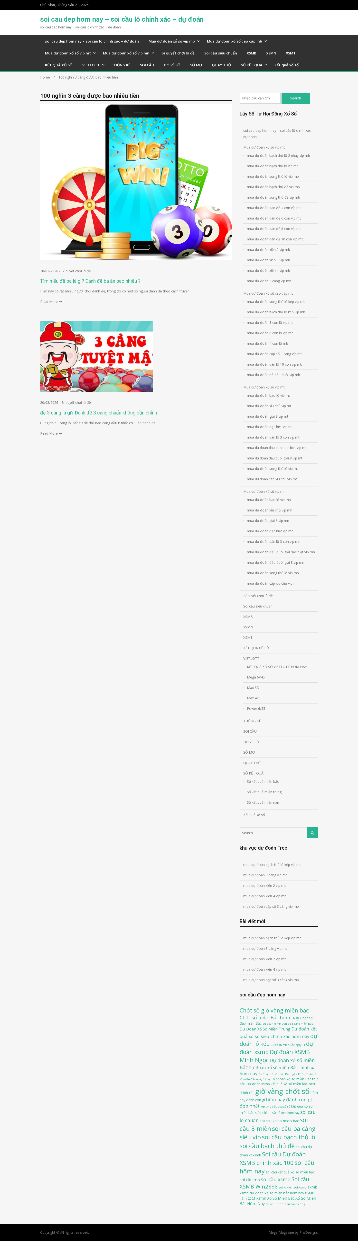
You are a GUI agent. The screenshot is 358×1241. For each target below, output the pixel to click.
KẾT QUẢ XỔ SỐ (59, 64)
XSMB (251, 53)
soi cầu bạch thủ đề (267, 1146)
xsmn (261, 1198)
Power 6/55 (256, 708)
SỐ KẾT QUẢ (251, 64)
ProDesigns (309, 1232)
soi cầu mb (250, 1179)
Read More (49, 301)
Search (295, 98)
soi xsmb (300, 1187)
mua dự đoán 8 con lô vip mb (270, 322)
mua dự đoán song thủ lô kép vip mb (276, 301)
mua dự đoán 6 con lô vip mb (270, 333)
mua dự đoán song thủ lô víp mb (273, 176)
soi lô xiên (285, 1187)
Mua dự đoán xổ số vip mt (68, 53)
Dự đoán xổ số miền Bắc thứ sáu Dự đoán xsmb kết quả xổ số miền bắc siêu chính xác (279, 1086)
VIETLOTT (91, 64)
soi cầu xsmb (276, 1179)
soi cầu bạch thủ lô (288, 1137)
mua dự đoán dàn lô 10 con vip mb (274, 364)
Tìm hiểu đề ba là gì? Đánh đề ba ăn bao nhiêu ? (90, 281)
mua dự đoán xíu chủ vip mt (269, 406)
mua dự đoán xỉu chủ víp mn (269, 510)
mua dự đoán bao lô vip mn (269, 499)
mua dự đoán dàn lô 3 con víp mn (273, 541)
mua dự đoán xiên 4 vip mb (268, 270)
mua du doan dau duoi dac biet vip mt (277, 447)
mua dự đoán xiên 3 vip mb (268, 260)
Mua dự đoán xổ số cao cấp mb (234, 41)
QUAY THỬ (221, 64)
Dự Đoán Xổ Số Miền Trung (265, 1029)
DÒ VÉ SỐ (172, 64)
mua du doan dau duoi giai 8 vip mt (274, 458)
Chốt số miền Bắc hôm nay (269, 1017)
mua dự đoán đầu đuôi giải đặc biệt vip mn (281, 552)
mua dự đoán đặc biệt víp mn (270, 531)
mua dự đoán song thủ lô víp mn (273, 573)
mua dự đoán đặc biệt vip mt (270, 426)
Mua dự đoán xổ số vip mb (172, 41)
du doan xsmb (272, 1023)
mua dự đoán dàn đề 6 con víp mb (274, 218)
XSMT (291, 53)
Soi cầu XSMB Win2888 (274, 1183)
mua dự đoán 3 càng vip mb (269, 281)
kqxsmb (266, 1106)
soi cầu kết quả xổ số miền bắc (290, 1172)
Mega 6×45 (256, 677)
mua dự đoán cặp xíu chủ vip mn (273, 583)
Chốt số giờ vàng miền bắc (274, 1010)
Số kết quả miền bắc (263, 781)
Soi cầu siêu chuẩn (220, 53)
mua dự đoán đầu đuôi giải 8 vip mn (275, 562)
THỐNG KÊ (121, 64)
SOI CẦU (147, 64)
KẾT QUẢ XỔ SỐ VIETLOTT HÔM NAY (277, 666)
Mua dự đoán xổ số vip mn (126, 53)
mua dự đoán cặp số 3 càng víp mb (274, 354)
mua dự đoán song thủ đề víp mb (273, 197)
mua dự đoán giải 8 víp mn (268, 520)
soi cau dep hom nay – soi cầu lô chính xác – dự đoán (122, 19)
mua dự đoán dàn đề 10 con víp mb (275, 239)
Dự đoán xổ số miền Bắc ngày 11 (279, 1074)
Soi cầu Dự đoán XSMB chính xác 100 (273, 1158)
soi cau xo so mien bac (279, 1120)
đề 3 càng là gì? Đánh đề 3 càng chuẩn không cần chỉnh (98, 413)
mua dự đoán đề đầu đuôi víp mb (273, 374)
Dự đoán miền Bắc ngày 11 (288, 1045)
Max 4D (253, 698)
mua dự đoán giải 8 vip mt (267, 416)
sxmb (312, 1187)
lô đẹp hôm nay (288, 1113)
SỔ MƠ (196, 64)
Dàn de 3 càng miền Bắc (297, 1023)
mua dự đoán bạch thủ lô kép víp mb (276, 312)
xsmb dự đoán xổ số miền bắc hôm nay (272, 1192)
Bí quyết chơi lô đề (178, 53)
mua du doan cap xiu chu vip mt (272, 479)
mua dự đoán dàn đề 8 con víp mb (274, 228)
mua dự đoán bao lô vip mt (268, 395)
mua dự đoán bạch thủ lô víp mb (273, 166)
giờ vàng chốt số (282, 1091)
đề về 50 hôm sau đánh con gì (286, 1204)
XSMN (271, 53)
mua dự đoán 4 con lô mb (267, 343)
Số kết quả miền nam (263, 802)
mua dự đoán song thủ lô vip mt (272, 468)
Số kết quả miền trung (264, 792)
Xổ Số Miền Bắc (280, 1198)
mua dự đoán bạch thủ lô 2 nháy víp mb (278, 155)
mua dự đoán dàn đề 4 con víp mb (274, 207)
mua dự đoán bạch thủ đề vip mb (273, 187)
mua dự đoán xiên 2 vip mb (268, 249)
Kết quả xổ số (286, 64)
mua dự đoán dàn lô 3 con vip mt (273, 437)
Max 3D (253, 687)
